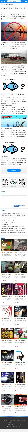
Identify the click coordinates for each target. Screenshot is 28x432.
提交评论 (16, 206)
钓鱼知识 (6, 4)
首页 (2, 4)
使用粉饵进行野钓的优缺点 (8, 220)
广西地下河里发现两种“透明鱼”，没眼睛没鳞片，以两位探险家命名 (14, 214)
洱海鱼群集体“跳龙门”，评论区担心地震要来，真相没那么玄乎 (14, 216)
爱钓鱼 (3, 1)
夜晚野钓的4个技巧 (6, 224)
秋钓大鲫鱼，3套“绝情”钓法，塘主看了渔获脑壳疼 (13, 231)
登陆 (21, 206)
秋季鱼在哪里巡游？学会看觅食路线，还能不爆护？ (13, 226)
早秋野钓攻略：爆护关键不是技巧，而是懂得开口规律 (13, 228)
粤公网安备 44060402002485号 (14, 426)
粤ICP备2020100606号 (16, 425)
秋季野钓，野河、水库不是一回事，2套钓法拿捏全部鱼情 (14, 233)
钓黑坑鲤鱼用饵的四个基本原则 (9, 222)
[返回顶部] (25, 387)
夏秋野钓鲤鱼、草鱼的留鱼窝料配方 (10, 218)
